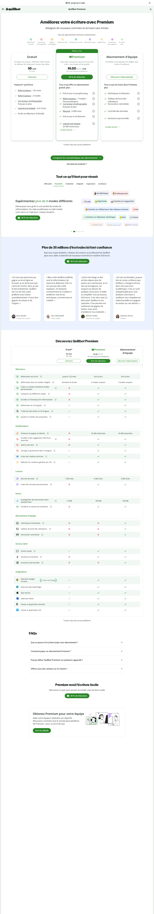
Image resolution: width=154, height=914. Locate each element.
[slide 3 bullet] (76, 231)
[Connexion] (151, 9)
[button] (149, 2)
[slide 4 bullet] (79, 231)
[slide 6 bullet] (83, 231)
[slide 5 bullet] (81, 231)
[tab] (48, 183)
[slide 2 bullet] (74, 231)
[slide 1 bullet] (71, 231)
